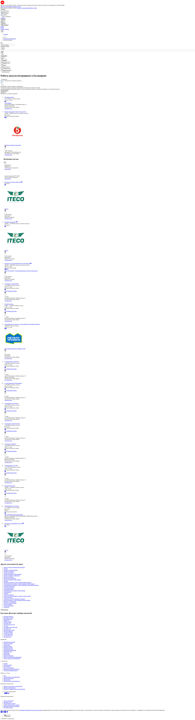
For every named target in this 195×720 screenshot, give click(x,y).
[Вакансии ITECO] (99, 197)
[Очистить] (3, 48)
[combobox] (8, 45)
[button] (2, 26)
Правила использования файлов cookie (27, 8)
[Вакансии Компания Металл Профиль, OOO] (99, 338)
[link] (3, 23)
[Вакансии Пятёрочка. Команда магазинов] (99, 131)
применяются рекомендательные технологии (31, 710)
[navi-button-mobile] (2, 31)
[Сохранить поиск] (2, 52)
